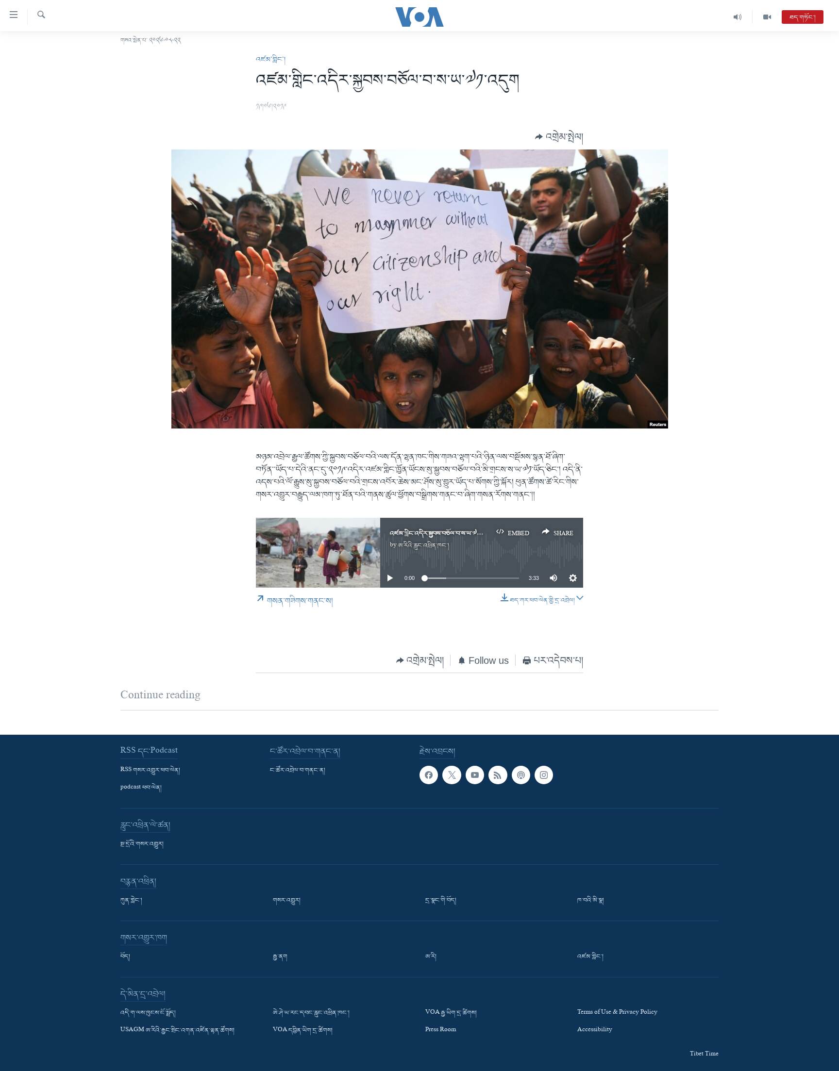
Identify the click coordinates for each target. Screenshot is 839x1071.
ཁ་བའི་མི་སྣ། (590, 901)
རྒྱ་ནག (280, 957)
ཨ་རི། (430, 957)
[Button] (559, 137)
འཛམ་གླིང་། (270, 60)
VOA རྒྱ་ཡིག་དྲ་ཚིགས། (451, 1013)
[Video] (767, 17)
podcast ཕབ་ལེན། (141, 788)
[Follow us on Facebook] (429, 775)
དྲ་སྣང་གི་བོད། (440, 901)
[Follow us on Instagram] (544, 775)
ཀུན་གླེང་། (131, 901)
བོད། (125, 957)
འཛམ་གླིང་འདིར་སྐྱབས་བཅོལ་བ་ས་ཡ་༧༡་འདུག (442, 533)
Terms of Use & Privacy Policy (617, 1013)
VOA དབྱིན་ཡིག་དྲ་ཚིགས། (303, 1031)
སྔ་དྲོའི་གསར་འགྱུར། (142, 844)
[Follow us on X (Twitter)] (451, 775)
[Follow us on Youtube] (475, 775)
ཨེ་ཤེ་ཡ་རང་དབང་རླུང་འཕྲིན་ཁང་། (311, 1013)
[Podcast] (521, 775)
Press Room (440, 1031)
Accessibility (594, 1031)
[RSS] (497, 775)
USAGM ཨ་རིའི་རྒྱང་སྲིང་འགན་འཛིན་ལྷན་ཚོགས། (177, 1031)
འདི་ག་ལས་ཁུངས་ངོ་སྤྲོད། (148, 1013)
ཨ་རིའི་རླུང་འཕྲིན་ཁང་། (423, 546)
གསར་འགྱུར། (287, 901)
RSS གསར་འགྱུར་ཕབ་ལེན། (150, 770)
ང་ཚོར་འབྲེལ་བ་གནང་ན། (297, 770)
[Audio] (738, 17)
